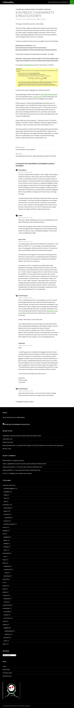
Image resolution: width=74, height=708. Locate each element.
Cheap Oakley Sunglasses (24, 705)
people (5, 585)
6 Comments (42, 19)
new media (7, 611)
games (5, 540)
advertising (7, 508)
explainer (5, 530)
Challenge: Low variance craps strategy (20, 473)
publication (7, 598)
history (5, 559)
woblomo (47, 9)
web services (7, 618)
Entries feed (6, 669)
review (6, 572)
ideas (4, 563)
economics (6, 504)
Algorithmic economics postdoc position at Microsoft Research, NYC (22, 435)
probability (7, 491)
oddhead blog (8, 631)
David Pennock (32, 19)
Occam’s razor (37, 96)
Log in (4, 666)
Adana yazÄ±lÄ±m (8, 470)
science (6, 602)
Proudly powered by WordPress (10, 705)
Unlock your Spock (8, 442)
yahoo (4, 644)
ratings (6, 495)
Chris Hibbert (22, 170)
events (5, 527)
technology (6, 608)
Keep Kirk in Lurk (7, 439)
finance (6, 511)
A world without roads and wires (25, 148)
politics (5, 592)
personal (6, 637)
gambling (27, 9)
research (5, 595)
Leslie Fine (21, 343)
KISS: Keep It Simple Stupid (49, 94)
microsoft (5, 579)
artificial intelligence (9, 488)
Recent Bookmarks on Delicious (18, 424)
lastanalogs (7, 576)
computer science (8, 485)
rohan (4, 463)
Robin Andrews (7, 460)
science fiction (7, 605)
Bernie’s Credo (7, 448)
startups (6, 615)
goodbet (6, 543)
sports (5, 550)
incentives (6, 514)
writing (5, 624)
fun (4, 534)
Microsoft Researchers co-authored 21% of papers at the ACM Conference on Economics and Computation (33, 445)
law (5, 556)
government (6, 553)
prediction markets (37, 9)
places (4, 589)
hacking (6, 546)
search (5, 498)
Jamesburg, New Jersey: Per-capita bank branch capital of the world (36, 155)
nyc (4, 582)
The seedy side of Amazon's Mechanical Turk (29, 467)
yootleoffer (8, 517)
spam (5, 501)
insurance (6, 521)
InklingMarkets (28, 65)
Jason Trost (21, 239)
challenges (7, 566)
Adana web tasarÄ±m (9, 467)
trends (4, 621)
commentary (20, 9)
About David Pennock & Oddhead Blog (58, 2)
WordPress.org (7, 676)
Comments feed (7, 673)
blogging (6, 628)
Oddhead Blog (8, 2)
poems (5, 640)
